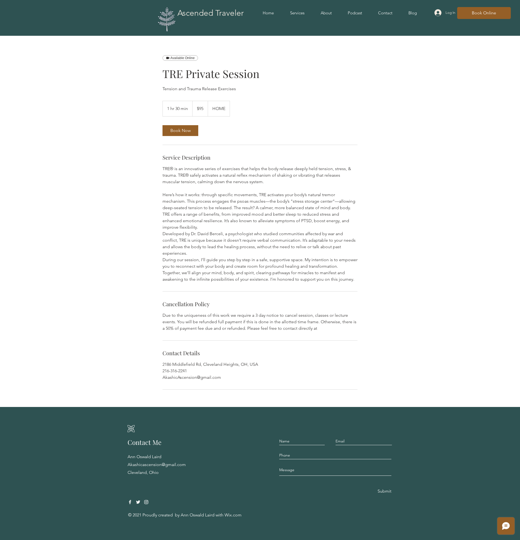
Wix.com (233, 515)
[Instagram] (146, 502)
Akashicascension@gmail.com (157, 464)
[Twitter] (138, 502)
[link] (180, 130)
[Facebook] (130, 502)
